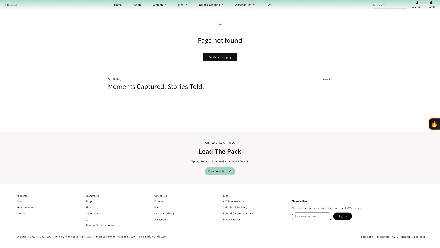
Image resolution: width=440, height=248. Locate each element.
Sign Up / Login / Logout (101, 225)
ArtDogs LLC (11, 4)
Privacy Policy (231, 219)
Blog (88, 207)
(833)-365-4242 (82, 236)
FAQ (269, 4)
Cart (431, 7)
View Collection (218, 171)
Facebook (367, 237)
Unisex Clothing (210, 4)
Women (158, 4)
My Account (93, 213)
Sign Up (342, 216)
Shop (137, 4)
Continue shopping (220, 57)
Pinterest (404, 237)
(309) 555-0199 (126, 236)
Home (118, 4)
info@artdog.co (156, 236)
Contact (21, 213)
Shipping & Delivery (235, 207)
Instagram (383, 237)
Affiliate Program (233, 201)
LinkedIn (419, 237)
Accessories (243, 4)
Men (181, 4)
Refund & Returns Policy (238, 213)
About (20, 201)
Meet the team (26, 207)
